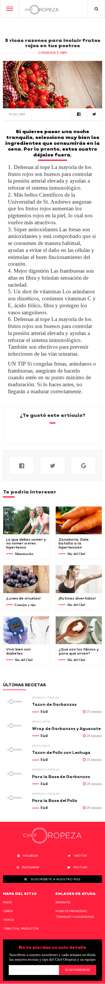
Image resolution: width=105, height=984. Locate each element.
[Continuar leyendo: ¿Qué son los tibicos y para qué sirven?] (79, 630)
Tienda (8, 919)
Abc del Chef (76, 554)
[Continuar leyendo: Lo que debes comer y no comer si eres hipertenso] (26, 520)
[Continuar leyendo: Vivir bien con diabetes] (26, 630)
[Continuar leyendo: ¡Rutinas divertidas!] (79, 579)
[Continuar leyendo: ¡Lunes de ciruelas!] (26, 579)
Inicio (7, 902)
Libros (8, 911)
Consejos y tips (52, 52)
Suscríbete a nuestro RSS (55, 879)
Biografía (63, 902)
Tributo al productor (20, 928)
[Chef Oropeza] (41, 8)
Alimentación (24, 554)
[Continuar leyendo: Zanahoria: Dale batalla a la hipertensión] (79, 520)
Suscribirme (77, 970)
